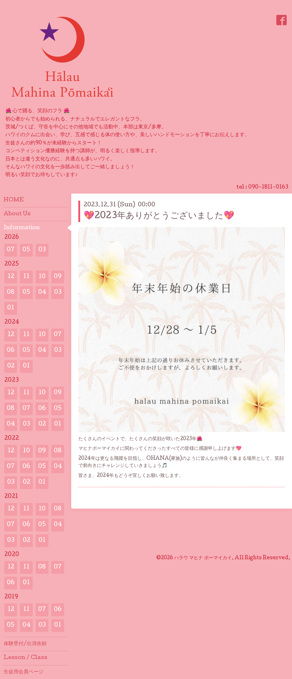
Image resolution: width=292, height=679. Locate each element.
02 (11, 366)
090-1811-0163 (268, 187)
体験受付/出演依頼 (25, 644)
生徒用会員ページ (23, 672)
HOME (14, 200)
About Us (17, 214)
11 (26, 277)
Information (22, 228)
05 (26, 250)
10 (42, 277)
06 (11, 351)
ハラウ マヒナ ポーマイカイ (203, 558)
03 (42, 250)
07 (11, 250)
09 (58, 277)
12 (10, 277)
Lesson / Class (25, 658)
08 (11, 292)
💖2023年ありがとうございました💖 (159, 216)
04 (42, 292)
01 (10, 308)
